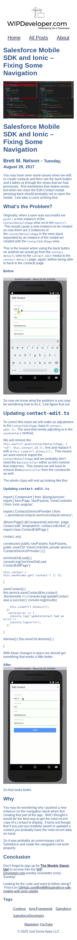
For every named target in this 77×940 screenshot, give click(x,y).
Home (14, 37)
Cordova (19, 909)
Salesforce (63, 909)
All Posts (38, 37)
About (63, 37)
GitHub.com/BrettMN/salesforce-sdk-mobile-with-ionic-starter (37, 889)
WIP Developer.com (23, 871)
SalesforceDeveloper (28, 916)
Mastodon (31, 924)
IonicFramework (40, 909)
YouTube (46, 924)
